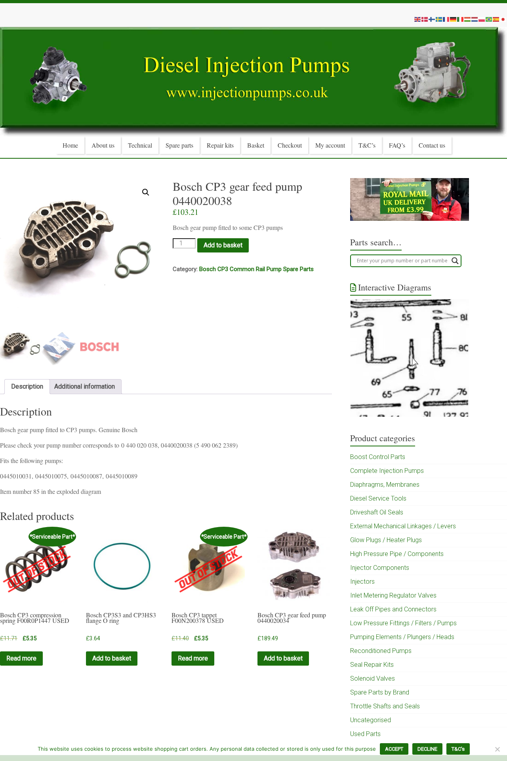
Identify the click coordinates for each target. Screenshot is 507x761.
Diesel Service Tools (378, 498)
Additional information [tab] (84, 386)
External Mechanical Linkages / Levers (403, 526)
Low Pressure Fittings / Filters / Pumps (403, 623)
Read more (21, 658)
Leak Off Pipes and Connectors (393, 609)
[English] (417, 19)
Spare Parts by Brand (379, 692)
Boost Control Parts (377, 457)
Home (70, 145)
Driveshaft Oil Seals (376, 512)
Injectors (362, 581)
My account (330, 145)
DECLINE (427, 749)
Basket (255, 145)
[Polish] (482, 19)
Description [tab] (27, 386)
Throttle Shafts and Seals (385, 706)
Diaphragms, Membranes (384, 484)
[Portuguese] (489, 19)
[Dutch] (474, 19)
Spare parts (179, 145)
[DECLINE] (497, 749)
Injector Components (379, 567)
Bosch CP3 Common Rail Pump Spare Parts (256, 269)
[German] (453, 19)
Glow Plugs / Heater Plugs (386, 540)
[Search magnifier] (455, 260)
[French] (446, 19)
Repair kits (220, 145)
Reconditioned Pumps (381, 651)
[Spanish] (496, 19)
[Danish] (425, 19)
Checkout (290, 145)
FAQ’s (397, 145)
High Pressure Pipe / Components (397, 554)
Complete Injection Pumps (387, 470)
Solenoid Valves (372, 678)
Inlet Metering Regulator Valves (393, 595)
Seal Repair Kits (372, 664)
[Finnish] (432, 19)
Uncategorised (370, 720)
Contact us (432, 145)
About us (102, 145)
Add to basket (223, 245)
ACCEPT (394, 749)
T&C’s (366, 145)
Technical (140, 145)
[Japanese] (503, 19)
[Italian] (460, 19)
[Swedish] (439, 19)
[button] (146, 192)
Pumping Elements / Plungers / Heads (402, 637)
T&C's (458, 749)
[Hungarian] (467, 19)
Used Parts (365, 734)
